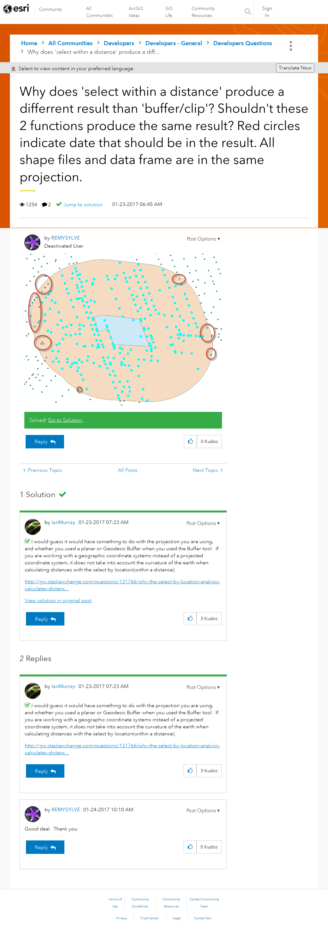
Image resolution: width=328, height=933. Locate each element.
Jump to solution (82, 204)
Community (50, 9)
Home (29, 43)
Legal (177, 918)
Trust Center (149, 918)
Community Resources (203, 11)
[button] (203, 238)
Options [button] (291, 46)
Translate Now (295, 68)
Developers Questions (242, 43)
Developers (119, 43)
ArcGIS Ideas (136, 11)
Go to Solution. (65, 420)
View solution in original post (58, 600)
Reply (41, 441)
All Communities (99, 11)
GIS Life (169, 11)
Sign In (267, 12)
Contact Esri (203, 918)
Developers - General (173, 43)
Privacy (121, 918)
